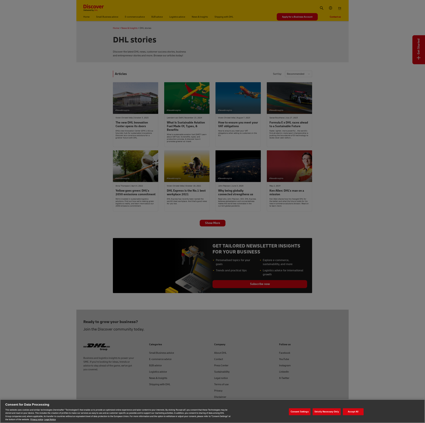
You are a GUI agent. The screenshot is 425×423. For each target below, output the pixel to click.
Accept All (353, 412)
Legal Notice (50, 419)
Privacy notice (36, 419)
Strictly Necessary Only (326, 412)
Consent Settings (300, 412)
